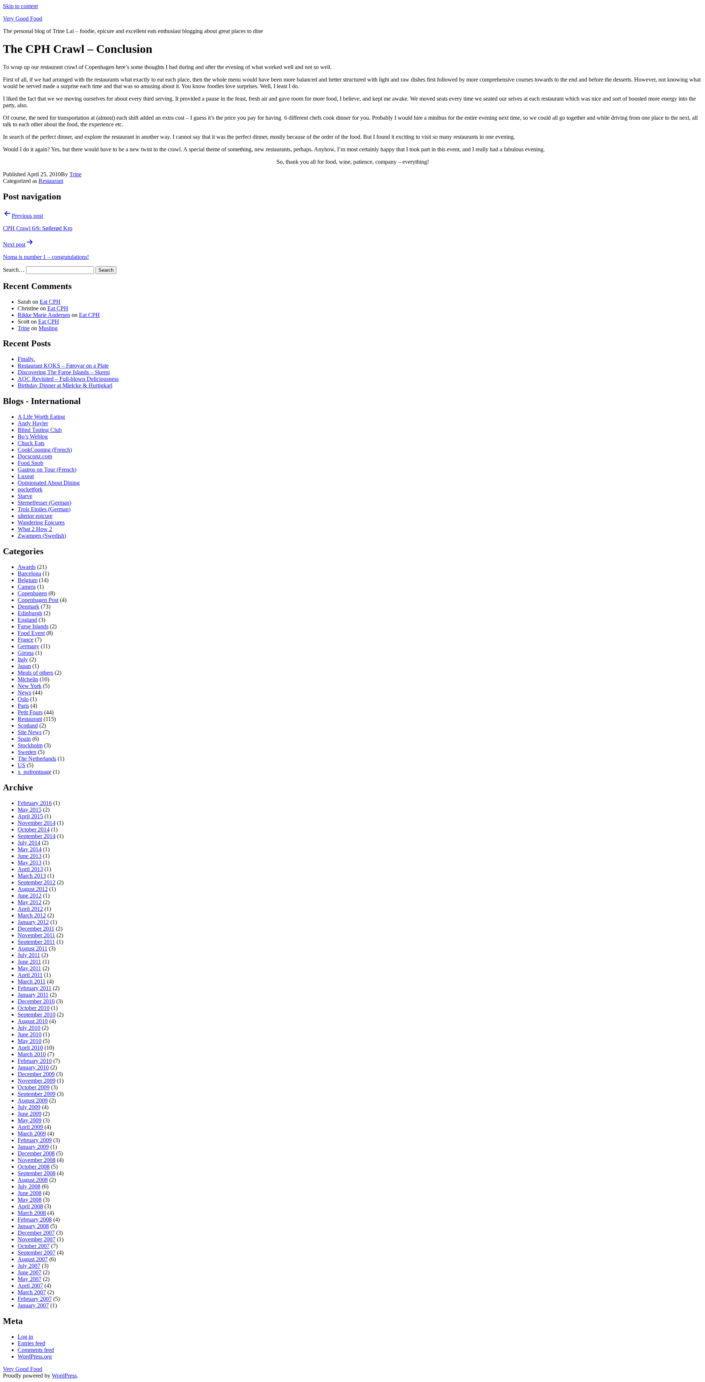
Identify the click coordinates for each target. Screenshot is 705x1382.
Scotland (28, 725)
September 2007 (36, 1252)
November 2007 (36, 1239)
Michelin (28, 679)
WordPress (64, 1375)
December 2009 (36, 1074)
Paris (23, 706)
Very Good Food (22, 18)
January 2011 (33, 995)
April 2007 (30, 1285)
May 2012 (29, 902)
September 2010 (36, 1014)
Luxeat (26, 476)
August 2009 (33, 1100)
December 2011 (36, 928)
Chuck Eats (31, 443)
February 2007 (35, 1299)
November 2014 (36, 823)
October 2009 (34, 1087)
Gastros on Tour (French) (47, 469)
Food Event (31, 633)
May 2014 (29, 849)
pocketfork (30, 489)
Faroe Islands (33, 626)
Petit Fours (30, 712)
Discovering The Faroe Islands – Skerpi (64, 372)
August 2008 (33, 1180)
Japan (24, 666)
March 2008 (32, 1213)
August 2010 (33, 1021)
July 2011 (29, 955)
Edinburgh (30, 613)
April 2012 (30, 909)
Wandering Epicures (41, 522)
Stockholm (30, 745)
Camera (27, 587)
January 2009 (33, 1147)
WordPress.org (35, 1356)
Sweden (27, 752)
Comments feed (36, 1350)
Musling (48, 328)
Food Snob (30, 463)
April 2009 (30, 1127)
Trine (75, 174)
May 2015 (29, 810)
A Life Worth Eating (41, 417)
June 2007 (29, 1272)
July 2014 (29, 843)
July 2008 (29, 1186)
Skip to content (20, 6)
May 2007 (29, 1279)
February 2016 (35, 803)
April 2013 (30, 869)
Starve (25, 496)
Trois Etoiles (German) (44, 509)
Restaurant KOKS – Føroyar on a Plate (63, 365)
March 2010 (32, 1054)
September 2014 (36, 836)
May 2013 (29, 862)
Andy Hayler (33, 423)
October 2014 (34, 829)
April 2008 (30, 1206)
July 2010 (29, 1028)
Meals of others (35, 673)
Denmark (28, 606)
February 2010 (35, 1061)
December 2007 (36, 1233)
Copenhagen (32, 593)
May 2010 (29, 1041)
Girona (26, 653)
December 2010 (36, 1001)
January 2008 (33, 1226)
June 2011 (29, 962)
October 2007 (34, 1246)
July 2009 (29, 1107)
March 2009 (32, 1133)
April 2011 (30, 975)
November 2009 (36, 1081)
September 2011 (36, 942)
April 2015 (30, 816)
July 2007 (29, 1266)
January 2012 (33, 922)
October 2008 (34, 1166)
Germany (28, 646)
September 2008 (36, 1173)
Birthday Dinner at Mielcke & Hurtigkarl (65, 385)
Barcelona (29, 573)
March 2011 (32, 981)
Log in (25, 1337)
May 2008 (29, 1200)
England (27, 620)
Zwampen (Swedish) (42, 536)
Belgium (27, 580)
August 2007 (33, 1259)
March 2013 (32, 876)
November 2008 (36, 1160)
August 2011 (32, 948)
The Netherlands (37, 758)
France (25, 639)
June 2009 (29, 1114)
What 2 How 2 (35, 529)
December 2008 (36, 1153)
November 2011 (36, 935)
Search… (14, 270)
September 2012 (36, 882)
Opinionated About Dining (49, 483)
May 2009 (29, 1120)
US (21, 765)
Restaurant (51, 181)
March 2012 (32, 915)
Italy (23, 659)
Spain (24, 739)
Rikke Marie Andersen (44, 315)
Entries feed (31, 1343)
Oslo (23, 699)
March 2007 (32, 1292)
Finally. (26, 359)
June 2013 (29, 856)
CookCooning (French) (45, 450)
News (24, 692)
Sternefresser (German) (44, 502)
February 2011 (34, 988)
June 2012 (29, 895)
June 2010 (29, 1034)
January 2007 (33, 1305)
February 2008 (35, 1219)
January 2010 (33, 1067)
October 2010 (34, 1008)
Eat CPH (50, 302)
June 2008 (29, 1193)
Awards (27, 567)
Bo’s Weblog (33, 436)
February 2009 (35, 1140)
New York (29, 686)
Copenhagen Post (38, 600)
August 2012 (33, 889)
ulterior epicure (35, 516)
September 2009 (36, 1094)
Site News (29, 732)
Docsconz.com (35, 456)
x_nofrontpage (34, 772)
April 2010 (30, 1047)
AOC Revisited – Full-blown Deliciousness (68, 379)
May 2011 (29, 968)
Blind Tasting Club (40, 430)
